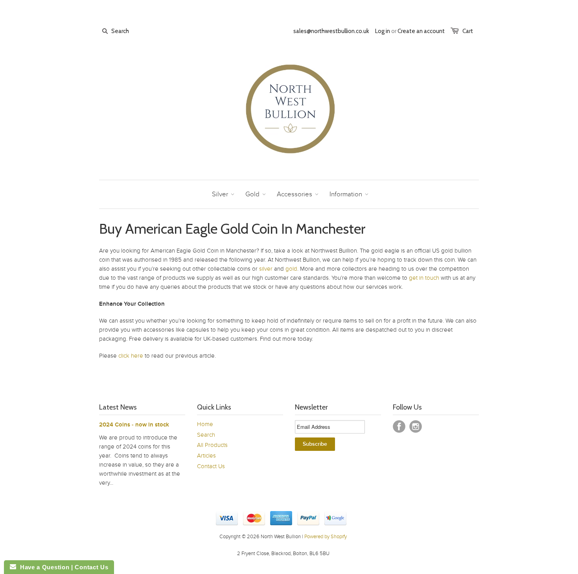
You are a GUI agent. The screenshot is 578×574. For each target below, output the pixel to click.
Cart (467, 31)
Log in (382, 31)
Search (206, 434)
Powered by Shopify (325, 536)
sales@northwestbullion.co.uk (331, 31)
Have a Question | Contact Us (62, 567)
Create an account (421, 31)
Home (205, 424)
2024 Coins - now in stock (134, 425)
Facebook (399, 426)
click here (130, 355)
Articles (206, 455)
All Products (212, 444)
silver (265, 268)
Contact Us (211, 466)
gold (291, 268)
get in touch (424, 277)
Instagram (415, 426)
